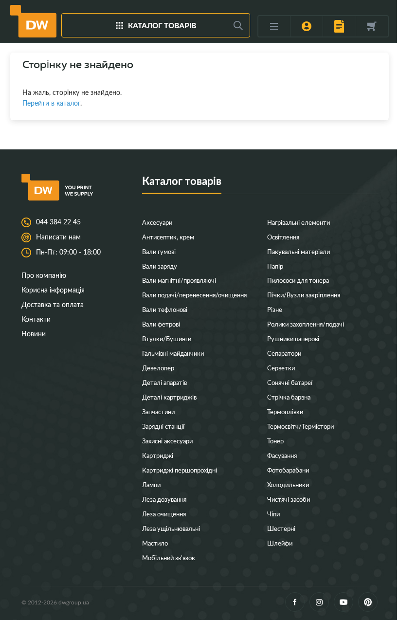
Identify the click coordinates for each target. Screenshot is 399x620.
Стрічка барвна (288, 397)
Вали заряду (159, 266)
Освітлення (283, 237)
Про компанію (43, 275)
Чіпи (273, 514)
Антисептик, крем (168, 237)
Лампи (151, 484)
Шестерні (281, 528)
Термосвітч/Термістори (300, 426)
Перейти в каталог (51, 103)
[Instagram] (319, 602)
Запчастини (158, 411)
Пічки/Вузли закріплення (303, 295)
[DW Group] (33, 21)
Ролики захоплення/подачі (305, 324)
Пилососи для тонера (298, 280)
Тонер (275, 441)
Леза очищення (164, 514)
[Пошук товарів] (238, 25)
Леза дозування (164, 499)
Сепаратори (284, 353)
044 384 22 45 (58, 222)
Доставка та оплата (52, 304)
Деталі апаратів (164, 382)
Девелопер (158, 368)
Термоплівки (285, 411)
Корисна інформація (53, 289)
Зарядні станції (163, 426)
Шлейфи (279, 543)
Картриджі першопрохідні (179, 470)
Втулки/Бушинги (166, 338)
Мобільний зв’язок (168, 557)
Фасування (282, 455)
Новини (33, 333)
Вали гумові (159, 251)
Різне (274, 309)
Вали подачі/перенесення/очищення (194, 295)
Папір (275, 266)
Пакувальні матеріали (298, 251)
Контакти (36, 319)
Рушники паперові (293, 338)
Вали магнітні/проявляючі (179, 280)
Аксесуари (157, 222)
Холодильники (288, 484)
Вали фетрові (161, 324)
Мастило (155, 543)
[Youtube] (343, 602)
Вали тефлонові (164, 309)
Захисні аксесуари (167, 441)
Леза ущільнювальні (171, 528)
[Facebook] (295, 602)
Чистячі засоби (288, 499)
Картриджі (157, 455)
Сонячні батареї (289, 382)
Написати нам (58, 237)
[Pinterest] (368, 602)
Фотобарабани (288, 470)
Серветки (281, 368)
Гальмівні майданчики (173, 353)
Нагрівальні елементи (298, 222)
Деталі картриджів (169, 397)
